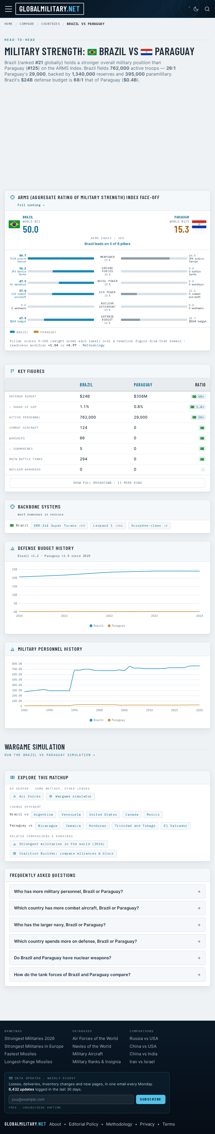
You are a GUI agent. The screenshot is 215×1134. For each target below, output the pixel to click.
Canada (131, 814)
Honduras (97, 826)
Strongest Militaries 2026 (29, 1038)
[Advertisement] (107, 138)
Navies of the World (92, 1046)
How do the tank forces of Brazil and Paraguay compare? (72, 974)
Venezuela (71, 814)
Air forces (29, 796)
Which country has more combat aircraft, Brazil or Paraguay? (76, 908)
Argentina (43, 814)
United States (103, 814)
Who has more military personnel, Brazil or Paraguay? (68, 891)
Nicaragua (47, 826)
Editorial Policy (83, 1124)
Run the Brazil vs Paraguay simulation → (49, 755)
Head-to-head (19, 40)
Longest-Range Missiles (28, 1061)
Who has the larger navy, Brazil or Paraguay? (60, 924)
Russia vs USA (144, 1038)
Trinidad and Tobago (135, 826)
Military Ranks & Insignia (97, 1061)
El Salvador (175, 826)
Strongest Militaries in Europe (34, 1046)
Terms (168, 1124)
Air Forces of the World (95, 1038)
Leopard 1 (108, 526)
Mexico (153, 814)
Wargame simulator (72, 796)
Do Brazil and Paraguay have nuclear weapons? (62, 957)
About (55, 1124)
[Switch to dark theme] (195, 8)
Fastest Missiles (20, 1053)
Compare (27, 24)
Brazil (86, 384)
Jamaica (73, 826)
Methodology (94, 345)
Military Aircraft (88, 1053)
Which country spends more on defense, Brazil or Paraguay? (75, 941)
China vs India (143, 1053)
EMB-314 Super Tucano (59, 526)
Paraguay (143, 384)
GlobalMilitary (49, 8)
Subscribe (151, 1099)
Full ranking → (31, 205)
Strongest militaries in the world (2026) (61, 844)
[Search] (207, 8)
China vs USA (143, 1046)
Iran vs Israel (142, 1061)
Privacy (147, 1124)
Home (8, 24)
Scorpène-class (149, 526)
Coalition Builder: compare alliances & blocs (65, 853)
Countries (50, 24)
